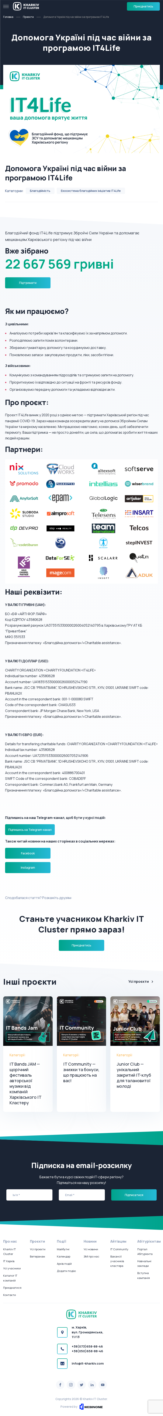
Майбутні (63, 1249)
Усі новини (91, 1249)
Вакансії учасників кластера (117, 1261)
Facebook (28, 853)
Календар (63, 1256)
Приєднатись (143, 6)
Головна (8, 17)
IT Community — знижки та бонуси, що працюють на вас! (81, 1072)
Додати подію (66, 1271)
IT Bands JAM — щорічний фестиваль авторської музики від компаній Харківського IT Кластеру (25, 1083)
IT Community (119, 1249)
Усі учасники (12, 1268)
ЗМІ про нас (91, 1256)
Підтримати (28, 283)
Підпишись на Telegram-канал (30, 830)
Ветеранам (37, 1256)
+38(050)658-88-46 (87, 1351)
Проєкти (28, 17)
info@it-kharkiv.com (88, 1363)
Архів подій (64, 1264)
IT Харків (8, 1261)
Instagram (28, 867)
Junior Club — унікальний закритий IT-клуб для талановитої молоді (134, 1075)
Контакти (9, 1295)
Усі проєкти (138, 981)
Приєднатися (12, 1288)
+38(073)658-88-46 (87, 1346)
